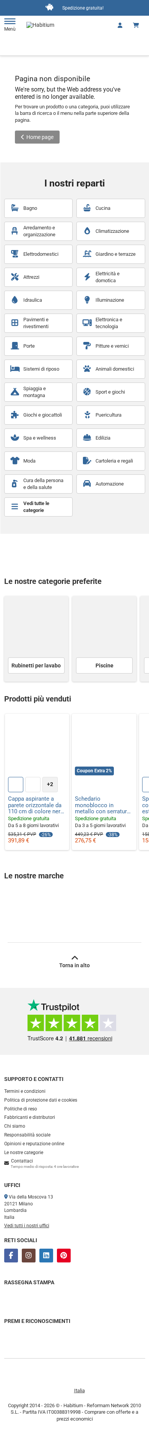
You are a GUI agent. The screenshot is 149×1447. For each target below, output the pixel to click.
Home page (39, 137)
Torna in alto (74, 965)
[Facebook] (11, 1255)
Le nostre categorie (23, 1152)
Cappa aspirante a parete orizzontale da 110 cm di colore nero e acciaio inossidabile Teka (36, 805)
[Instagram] (29, 1255)
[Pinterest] (64, 1255)
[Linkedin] (46, 1255)
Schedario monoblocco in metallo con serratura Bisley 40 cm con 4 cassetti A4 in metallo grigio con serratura (103, 805)
